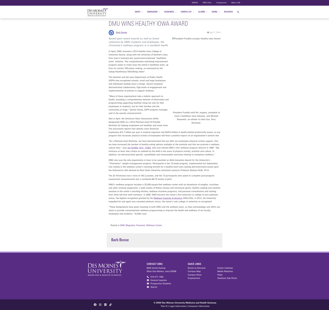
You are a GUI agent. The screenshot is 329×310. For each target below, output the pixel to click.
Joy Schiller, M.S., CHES (139, 148)
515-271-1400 (156, 277)
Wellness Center (154, 225)
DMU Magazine (127, 225)
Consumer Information (198, 306)
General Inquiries (158, 280)
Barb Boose (121, 33)
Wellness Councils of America (168, 198)
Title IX (164, 306)
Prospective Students (160, 284)
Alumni (153, 287)
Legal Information (177, 306)
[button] (238, 12)
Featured (140, 225)
